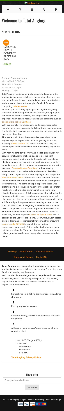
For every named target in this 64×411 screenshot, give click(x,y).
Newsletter (32, 374)
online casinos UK (20, 143)
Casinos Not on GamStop (24, 168)
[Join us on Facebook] (20, 367)
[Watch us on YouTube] (37, 367)
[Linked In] (43, 367)
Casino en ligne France (40, 214)
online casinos (20, 106)
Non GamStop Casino (12, 177)
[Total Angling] (32, 3)
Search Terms (26, 251)
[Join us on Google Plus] (32, 367)
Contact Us (41, 257)
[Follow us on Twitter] (26, 367)
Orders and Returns (23, 257)
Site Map (12, 251)
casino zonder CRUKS (13, 224)
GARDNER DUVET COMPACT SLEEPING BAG (9, 53)
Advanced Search (44, 251)
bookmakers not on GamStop (16, 122)
